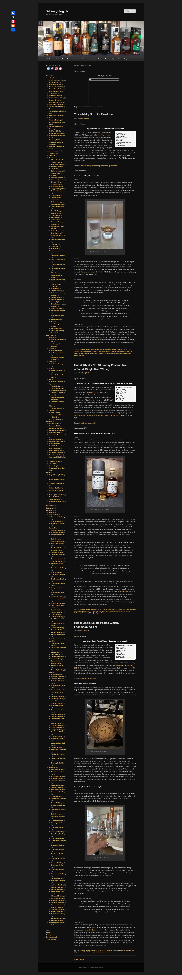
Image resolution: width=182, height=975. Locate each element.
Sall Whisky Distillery (56, 452)
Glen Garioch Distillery (58, 568)
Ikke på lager (126, 611)
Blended (51, 512)
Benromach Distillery (58, 792)
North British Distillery (58, 750)
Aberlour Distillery (57, 770)
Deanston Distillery (57, 559)
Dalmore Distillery (57, 552)
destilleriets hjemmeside (108, 165)
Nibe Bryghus (55, 284)
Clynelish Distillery (57, 550)
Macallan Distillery (57, 889)
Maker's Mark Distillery (56, 115)
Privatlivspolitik (84, 968)
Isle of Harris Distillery (58, 648)
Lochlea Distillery (56, 747)
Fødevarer (52, 153)
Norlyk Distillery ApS (55, 446)
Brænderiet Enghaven (56, 428)
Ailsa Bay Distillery (57, 703)
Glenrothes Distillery (57, 869)
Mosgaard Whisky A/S (56, 441)
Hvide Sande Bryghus (58, 255)
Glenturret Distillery (57, 597)
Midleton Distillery (55, 488)
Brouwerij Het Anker (57, 180)
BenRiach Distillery (57, 787)
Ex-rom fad (83, 952)
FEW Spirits (53, 93)
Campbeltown (53, 515)
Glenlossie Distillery (57, 865)
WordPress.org (51, 939)
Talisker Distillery (56, 663)
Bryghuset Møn (56, 195)
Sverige (51, 395)
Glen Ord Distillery (57, 572)
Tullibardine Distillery (58, 634)
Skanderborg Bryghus (58, 311)
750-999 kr (95, 351)
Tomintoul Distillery (57, 918)
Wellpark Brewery (56, 328)
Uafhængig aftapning (118, 353)
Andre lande (83, 59)
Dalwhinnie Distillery (58, 554)
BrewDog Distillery (57, 548)
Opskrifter (52, 155)
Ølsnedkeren (55, 288)
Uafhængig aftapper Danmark (113, 349)
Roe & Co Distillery (55, 497)
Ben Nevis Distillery (57, 541)
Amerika (73, 59)
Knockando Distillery (58, 880)
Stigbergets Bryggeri (58, 315)
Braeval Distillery (56, 796)
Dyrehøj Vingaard (54, 432)
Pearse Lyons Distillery (56, 495)
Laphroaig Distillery (57, 699)
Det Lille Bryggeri (56, 211)
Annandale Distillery (57, 705)
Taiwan (51, 406)
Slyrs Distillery (56, 419)
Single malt (108, 353)
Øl (49, 158)
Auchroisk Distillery (57, 776)
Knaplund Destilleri (55, 439)
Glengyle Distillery (57, 521)
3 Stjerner (120, 950)
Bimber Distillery (56, 351)
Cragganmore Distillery (58, 805)
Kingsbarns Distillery (58, 739)
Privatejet (101, 353)
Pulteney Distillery (57, 617)
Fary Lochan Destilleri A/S (57, 435)
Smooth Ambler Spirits (56, 133)
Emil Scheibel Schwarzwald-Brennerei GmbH (58, 415)
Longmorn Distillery (57, 887)
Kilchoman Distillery (57, 692)
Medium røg (77, 613)
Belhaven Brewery (57, 171)
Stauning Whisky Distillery (57, 457)
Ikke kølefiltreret (86, 353)
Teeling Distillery (54, 499)
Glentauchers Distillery (58, 874)
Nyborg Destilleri (54, 448)
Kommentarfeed (51, 937)
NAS (95, 952)
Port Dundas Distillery (58, 754)
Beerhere (54, 169)
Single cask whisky (103, 952)
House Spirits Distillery (56, 102)
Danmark (65, 59)
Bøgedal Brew (55, 173)
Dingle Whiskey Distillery (57, 475)
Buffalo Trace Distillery (56, 89)
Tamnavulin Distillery (58, 914)
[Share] (13, 30)
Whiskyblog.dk (57, 11)
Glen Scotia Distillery (58, 517)
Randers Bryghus (56, 300)
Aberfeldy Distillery (57, 530)
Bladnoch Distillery (57, 714)
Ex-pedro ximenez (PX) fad (88, 611)
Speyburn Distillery (57, 903)
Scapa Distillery (56, 661)
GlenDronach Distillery (58, 579)
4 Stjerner (105, 609)
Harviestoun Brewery (58, 240)
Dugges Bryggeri (56, 213)
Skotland (49, 59)
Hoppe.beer (55, 246)
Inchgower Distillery (57, 878)
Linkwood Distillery (57, 885)
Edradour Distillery (57, 561)
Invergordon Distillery (58, 599)
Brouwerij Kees (56, 182)
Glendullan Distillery (57, 849)
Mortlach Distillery (57, 898)
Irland (57, 59)
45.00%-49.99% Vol (85, 351)
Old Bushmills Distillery (56, 490)
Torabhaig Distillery (57, 670)
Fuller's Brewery (56, 231)
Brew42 (53, 175)
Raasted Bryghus (56, 297)
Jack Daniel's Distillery (56, 104)
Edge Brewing (55, 215)
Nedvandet (94, 353)
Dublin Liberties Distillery (57, 479)
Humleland (54, 248)
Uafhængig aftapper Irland (57, 501)
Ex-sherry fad (101, 611)
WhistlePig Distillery (55, 140)
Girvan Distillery (56, 727)
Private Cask (101, 950)
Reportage (109, 950)
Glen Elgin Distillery (57, 823)
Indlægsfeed (50, 935)
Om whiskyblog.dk (123, 59)
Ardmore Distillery (57, 532)
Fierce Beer (54, 220)
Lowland (51, 701)
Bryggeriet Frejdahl (57, 189)
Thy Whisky (102, 135)
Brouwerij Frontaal (57, 178)
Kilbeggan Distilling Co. (56, 484)
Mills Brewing (55, 273)
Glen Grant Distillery (57, 827)
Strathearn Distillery (57, 628)
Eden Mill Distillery (57, 725)
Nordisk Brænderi (91, 349)
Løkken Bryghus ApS (58, 268)
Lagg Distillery (56, 654)
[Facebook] (13, 13)
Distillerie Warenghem (58, 364)
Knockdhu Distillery (57, 603)
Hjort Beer (54, 244)
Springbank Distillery (58, 523)
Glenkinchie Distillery (58, 732)
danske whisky (90, 272)
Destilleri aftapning (104, 351)
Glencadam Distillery (58, 574)
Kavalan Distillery (56, 408)
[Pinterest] (13, 21)
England (51, 348)
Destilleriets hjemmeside (87, 423)
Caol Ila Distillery (56, 690)
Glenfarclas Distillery (58, 854)
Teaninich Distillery (57, 630)
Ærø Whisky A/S (54, 424)
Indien (51, 368)
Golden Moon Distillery (56, 98)
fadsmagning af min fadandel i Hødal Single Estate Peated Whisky (96, 415)
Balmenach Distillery (58, 781)
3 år (129, 349)
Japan (51, 384)
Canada (51, 337)
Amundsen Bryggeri (57, 164)
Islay (50, 672)
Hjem (76, 71)
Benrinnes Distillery (57, 789)
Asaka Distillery (56, 386)
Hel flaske (109, 611)
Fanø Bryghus (55, 217)
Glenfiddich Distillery (58, 858)
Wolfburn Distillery (57, 639)
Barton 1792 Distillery (56, 87)
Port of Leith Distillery (58, 759)
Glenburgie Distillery (58, 845)
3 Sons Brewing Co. (57, 160)
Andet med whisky (96, 59)
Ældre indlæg (79, 959)
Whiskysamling (109, 59)
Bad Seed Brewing (57, 166)
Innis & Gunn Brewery (58, 260)
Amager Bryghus (56, 162)
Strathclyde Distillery (58, 763)
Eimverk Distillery (57, 381)
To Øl (53, 322)
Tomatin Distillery (57, 632)
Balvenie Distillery (57, 785)
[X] (13, 17)
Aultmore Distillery (57, 778)
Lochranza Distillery (57, 656)
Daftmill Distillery (56, 723)
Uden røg (128, 353)
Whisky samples (79, 355)
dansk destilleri (123, 591)
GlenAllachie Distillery (58, 840)
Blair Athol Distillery (57, 543)
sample (97, 339)
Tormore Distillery (57, 920)
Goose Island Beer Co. (58, 235)
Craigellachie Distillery (58, 810)
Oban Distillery (56, 614)
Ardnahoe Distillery (57, 676)
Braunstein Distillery (55, 426)
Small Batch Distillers (56, 455)
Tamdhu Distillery (57, 911)
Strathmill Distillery (57, 909)
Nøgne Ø (54, 286)
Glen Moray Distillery (58, 834)
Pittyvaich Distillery (57, 900)
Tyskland (52, 410)
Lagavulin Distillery (57, 696)
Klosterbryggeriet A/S (58, 264)
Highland (52, 528)
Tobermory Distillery (57, 665)
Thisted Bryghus (56, 319)
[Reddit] (13, 26)
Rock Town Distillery (55, 131)
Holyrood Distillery (57, 736)
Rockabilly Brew (56, 302)
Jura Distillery (55, 652)
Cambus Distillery (57, 716)
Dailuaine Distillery (57, 814)
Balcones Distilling (55, 84)
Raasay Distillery (56, 659)
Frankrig (51, 362)
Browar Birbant (56, 184)
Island (51, 379)
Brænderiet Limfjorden (56, 430)
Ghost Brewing (56, 233)
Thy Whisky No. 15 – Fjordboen (94, 114)
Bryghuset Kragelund (58, 191)
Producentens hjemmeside (88, 165)
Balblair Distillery (56, 539)
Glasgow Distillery (57, 730)
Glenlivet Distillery (57, 863)
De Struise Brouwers (57, 206)
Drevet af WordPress (96, 968)
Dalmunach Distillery (58, 816)
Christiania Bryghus (57, 202)
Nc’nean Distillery (57, 612)
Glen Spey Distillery (57, 838)
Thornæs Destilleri (55, 461)
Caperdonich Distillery (58, 798)
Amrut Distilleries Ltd (58, 370)
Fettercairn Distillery (57, 563)
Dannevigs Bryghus (57, 204)
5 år (121, 609)
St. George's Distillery (58, 353)
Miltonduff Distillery (57, 896)
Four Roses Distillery (55, 95)
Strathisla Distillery (57, 907)
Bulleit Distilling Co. (55, 91)
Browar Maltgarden (57, 186)
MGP (50, 118)
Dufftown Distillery (57, 821)
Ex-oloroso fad (124, 351)
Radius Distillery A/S (55, 450)
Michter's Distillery (55, 120)
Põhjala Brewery (56, 291)
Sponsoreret (106, 613)
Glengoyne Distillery (57, 588)
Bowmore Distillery (57, 679)
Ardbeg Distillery (56, 674)
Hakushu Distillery (57, 388)
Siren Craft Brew (56, 308)
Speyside (52, 767)
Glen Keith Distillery (57, 832)
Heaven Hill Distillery (55, 100)
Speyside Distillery (57, 905)
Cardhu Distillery (56, 803)
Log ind (48, 933)
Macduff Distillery (56, 610)
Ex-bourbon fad (115, 351)
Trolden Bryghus (54, 466)
